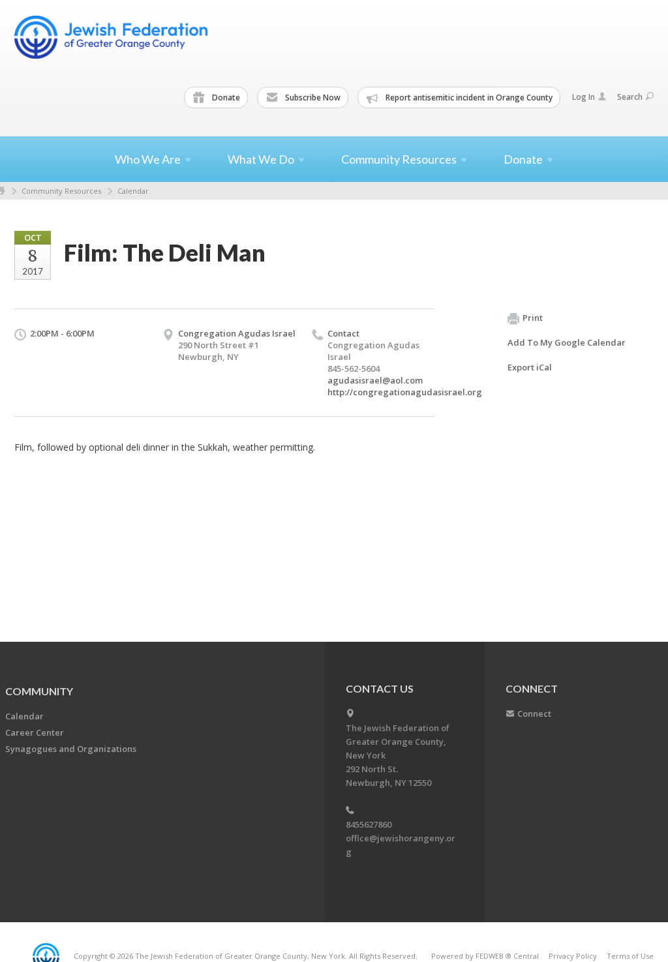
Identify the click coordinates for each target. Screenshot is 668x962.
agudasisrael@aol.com (375, 380)
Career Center (34, 732)
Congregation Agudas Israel (237, 333)
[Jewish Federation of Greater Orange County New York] (112, 37)
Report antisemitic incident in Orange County (468, 97)
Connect (534, 713)
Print (533, 317)
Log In (583, 96)
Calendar (133, 191)
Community (39, 691)
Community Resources (61, 191)
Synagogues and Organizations (70, 749)
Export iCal (530, 367)
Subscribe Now (312, 97)
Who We (148, 159)
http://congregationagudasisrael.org (404, 392)
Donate (225, 97)
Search (630, 96)
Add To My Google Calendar (567, 342)
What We (261, 159)
